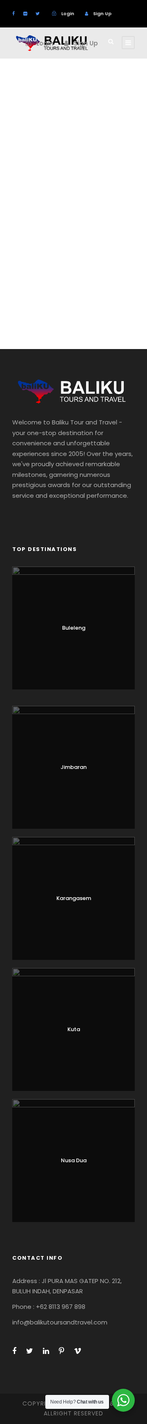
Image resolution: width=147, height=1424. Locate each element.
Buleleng (73, 628)
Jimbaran (73, 767)
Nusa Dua (74, 1160)
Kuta (73, 1029)
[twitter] (38, 13)
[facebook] (13, 13)
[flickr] (25, 13)
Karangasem (73, 898)
